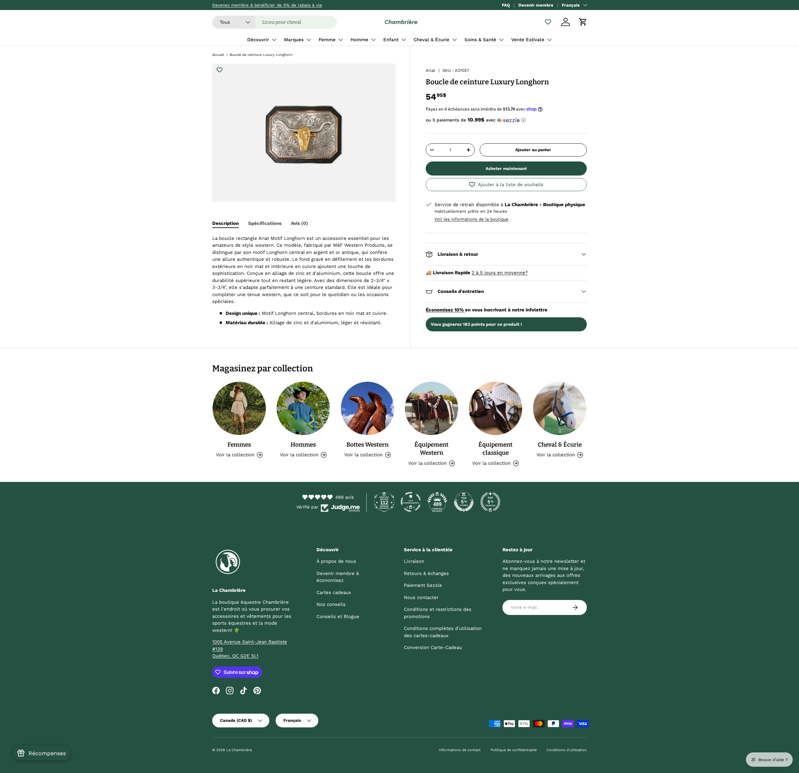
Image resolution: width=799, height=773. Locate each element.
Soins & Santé (480, 39)
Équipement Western (431, 449)
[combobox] (274, 22)
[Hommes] (303, 408)
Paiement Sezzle (423, 585)
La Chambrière (239, 750)
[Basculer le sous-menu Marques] (308, 39)
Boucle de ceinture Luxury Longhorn (261, 55)
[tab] (225, 223)
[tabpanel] (303, 280)
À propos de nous (336, 561)
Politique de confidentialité (514, 750)
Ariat (430, 70)
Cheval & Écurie (431, 39)
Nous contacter (421, 597)
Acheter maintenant (506, 168)
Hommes (303, 444)
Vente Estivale (527, 39)
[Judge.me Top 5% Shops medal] (464, 502)
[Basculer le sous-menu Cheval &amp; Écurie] (454, 39)
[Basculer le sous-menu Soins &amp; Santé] (501, 39)
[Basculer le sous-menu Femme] (340, 39)
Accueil (218, 55)
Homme (359, 39)
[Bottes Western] (367, 408)
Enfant (391, 39)
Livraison (414, 561)
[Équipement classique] (495, 408)
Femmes (239, 444)
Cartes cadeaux (333, 592)
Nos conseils (331, 604)
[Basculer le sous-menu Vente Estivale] (549, 39)
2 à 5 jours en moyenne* (500, 272)
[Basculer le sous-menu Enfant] (403, 39)
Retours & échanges (426, 573)
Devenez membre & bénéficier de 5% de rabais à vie (267, 4)
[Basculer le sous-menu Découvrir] (274, 39)
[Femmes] (239, 408)
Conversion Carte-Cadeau (433, 647)
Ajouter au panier (533, 149)
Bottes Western (367, 444)
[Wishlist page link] (548, 22)
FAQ (506, 4)
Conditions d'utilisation (567, 750)
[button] (583, 22)
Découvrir (258, 39)
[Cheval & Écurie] (559, 408)
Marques (294, 39)
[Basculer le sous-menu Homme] (373, 39)
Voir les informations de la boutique (471, 219)
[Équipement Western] (431, 408)
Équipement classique (495, 449)
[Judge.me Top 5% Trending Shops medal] (490, 502)
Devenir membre (535, 4)
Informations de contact (460, 750)
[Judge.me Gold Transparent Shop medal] (411, 502)
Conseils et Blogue (337, 616)
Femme (327, 39)
